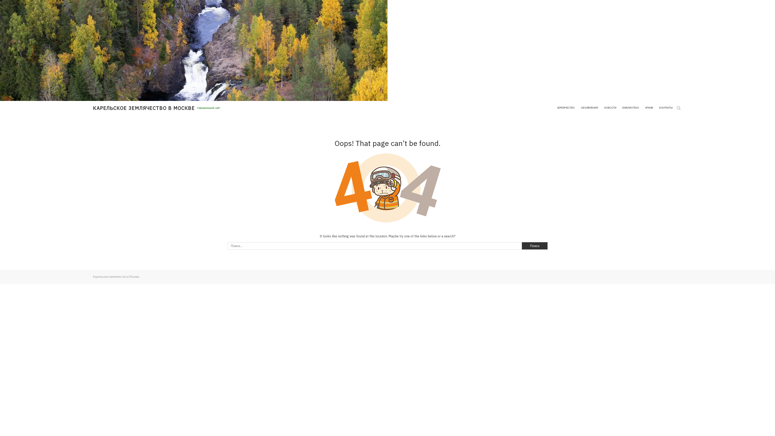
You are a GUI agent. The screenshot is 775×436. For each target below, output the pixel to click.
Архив (649, 107)
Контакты (666, 107)
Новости (610, 107)
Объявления (589, 107)
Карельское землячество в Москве (144, 108)
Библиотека (630, 107)
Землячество (566, 107)
